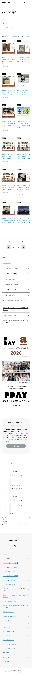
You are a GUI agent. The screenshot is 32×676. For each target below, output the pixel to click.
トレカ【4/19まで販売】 (9, 279)
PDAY (4, 433)
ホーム (3, 7)
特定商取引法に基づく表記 (10, 644)
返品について (7, 635)
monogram (19, 670)
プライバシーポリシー (9, 648)
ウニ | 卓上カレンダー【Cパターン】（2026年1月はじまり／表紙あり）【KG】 (8, 156)
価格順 (23, 37)
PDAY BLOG (6, 627)
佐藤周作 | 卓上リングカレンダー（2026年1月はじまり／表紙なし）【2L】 (8, 92)
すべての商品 (9, 7)
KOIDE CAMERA (11, 672)
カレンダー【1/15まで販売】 (10, 284)
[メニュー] (29, 2)
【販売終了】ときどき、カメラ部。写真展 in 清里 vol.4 (15, 309)
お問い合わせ (7, 661)
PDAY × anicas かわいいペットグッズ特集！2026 (15, 301)
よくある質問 (7, 620)
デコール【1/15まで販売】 (10, 290)
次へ (23, 247)
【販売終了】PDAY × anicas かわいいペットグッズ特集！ (15, 321)
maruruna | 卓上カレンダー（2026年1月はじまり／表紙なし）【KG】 (23, 59)
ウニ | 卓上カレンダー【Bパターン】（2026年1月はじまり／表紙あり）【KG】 (23, 156)
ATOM (9, 653)
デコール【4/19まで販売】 (10, 273)
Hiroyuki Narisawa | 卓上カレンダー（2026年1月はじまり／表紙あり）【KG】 (23, 221)
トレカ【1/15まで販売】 (9, 295)
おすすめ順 (16, 37)
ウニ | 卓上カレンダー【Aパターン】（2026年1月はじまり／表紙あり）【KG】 (8, 187)
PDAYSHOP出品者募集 (9, 616)
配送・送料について (8, 631)
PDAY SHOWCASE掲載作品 (10, 315)
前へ (9, 247)
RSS (4, 653)
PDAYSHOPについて (8, 612)
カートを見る (7, 657)
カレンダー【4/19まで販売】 (10, 268)
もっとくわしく (16, 446)
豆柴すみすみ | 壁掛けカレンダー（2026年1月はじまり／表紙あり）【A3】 (23, 92)
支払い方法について (8, 640)
